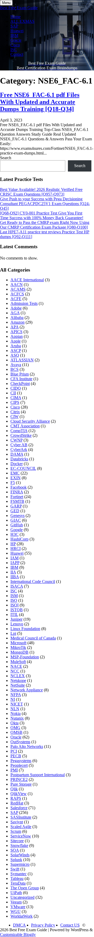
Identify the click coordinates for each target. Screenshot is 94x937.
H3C (14, 534)
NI (12, 699)
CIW (14, 416)
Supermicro (20, 864)
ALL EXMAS (22, 21)
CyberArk (18, 449)
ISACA (16, 586)
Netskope (18, 680)
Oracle (15, 40)
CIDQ (15, 388)
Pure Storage (21, 784)
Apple (15, 341)
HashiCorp (19, 539)
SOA (14, 850)
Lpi (13, 633)
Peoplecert (19, 765)
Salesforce (18, 808)
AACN (16, 284)
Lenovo (16, 624)
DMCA (19, 925)
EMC (15, 473)
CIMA (15, 397)
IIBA (14, 577)
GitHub (16, 525)
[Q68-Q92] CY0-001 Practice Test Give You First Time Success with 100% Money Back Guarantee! (41, 215)
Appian (16, 336)
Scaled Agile (20, 826)
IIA (13, 572)
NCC (14, 671)
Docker (16, 463)
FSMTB (17, 501)
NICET (16, 704)
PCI (13, 751)
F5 (12, 482)
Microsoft (18, 643)
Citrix (15, 412)
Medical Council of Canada (33, 638)
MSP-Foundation (24, 657)
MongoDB (19, 652)
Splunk (16, 859)
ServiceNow (20, 836)
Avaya (15, 364)
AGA (15, 313)
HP (13, 544)
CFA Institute (21, 379)
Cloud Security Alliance (30, 421)
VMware (17, 907)
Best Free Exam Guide (19, 7)
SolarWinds (20, 855)
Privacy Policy (43, 925)
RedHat (16, 803)
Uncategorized (22, 897)
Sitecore (17, 841)
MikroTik (18, 647)
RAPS (15, 798)
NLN (14, 709)
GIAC (15, 520)
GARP (16, 506)
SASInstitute (20, 817)
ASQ (14, 355)
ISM (14, 595)
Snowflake (19, 845)
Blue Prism (19, 374)
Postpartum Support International (37, 775)
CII (13, 393)
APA (14, 327)
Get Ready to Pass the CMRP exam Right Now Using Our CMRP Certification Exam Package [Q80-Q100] (44, 224)
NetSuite (17, 685)
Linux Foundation (25, 628)
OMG (15, 727)
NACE (16, 666)
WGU (15, 911)
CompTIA (18, 430)
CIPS (14, 402)
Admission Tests (24, 303)
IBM (14, 35)
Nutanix (17, 718)
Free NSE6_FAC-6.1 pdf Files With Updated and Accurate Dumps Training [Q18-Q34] (39, 101)
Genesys (17, 515)
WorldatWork (21, 916)
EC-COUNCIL (23, 468)
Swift (14, 869)
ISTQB (16, 610)
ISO (13, 600)
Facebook (18, 487)
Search (5, 158)
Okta (14, 723)
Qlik (14, 789)
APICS (16, 331)
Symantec (18, 874)
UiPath (16, 892)
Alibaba (17, 317)
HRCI (15, 548)
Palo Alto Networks (26, 746)
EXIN (15, 478)
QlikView (18, 793)
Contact (16, 54)
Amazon (17, 322)
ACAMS (18, 289)
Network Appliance (26, 690)
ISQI (14, 605)
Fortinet (16, 496)
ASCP (15, 350)
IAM (14, 558)
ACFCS (17, 294)
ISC (13, 49)
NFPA (15, 694)
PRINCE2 (19, 779)
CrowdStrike (21, 435)
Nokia (15, 713)
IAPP (14, 562)
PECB (15, 756)
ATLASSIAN (22, 360)
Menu (6, 3)
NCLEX (17, 676)
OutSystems (20, 742)
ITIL (14, 614)
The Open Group (24, 888)
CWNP (16, 440)
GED (14, 511)
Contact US (70, 925)
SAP (14, 26)
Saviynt (16, 822)
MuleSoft (18, 661)
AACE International (27, 280)
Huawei (17, 31)
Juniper (16, 619)
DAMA (16, 454)
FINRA (16, 492)
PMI (14, 770)
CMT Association (25, 426)
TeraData (18, 883)
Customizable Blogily (18, 934)
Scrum (15, 831)
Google (16, 529)
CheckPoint (20, 383)
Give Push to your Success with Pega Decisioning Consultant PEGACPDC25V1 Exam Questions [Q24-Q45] (45, 204)
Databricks (19, 459)
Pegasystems (20, 760)
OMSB (16, 732)
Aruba (15, 346)
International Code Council (32, 581)
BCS (14, 369)
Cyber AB (18, 445)
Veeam (16, 902)
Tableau (17, 878)
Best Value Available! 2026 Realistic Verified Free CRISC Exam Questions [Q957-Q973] (41, 191)
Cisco (15, 45)
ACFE (15, 298)
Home (15, 16)
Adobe (16, 308)
